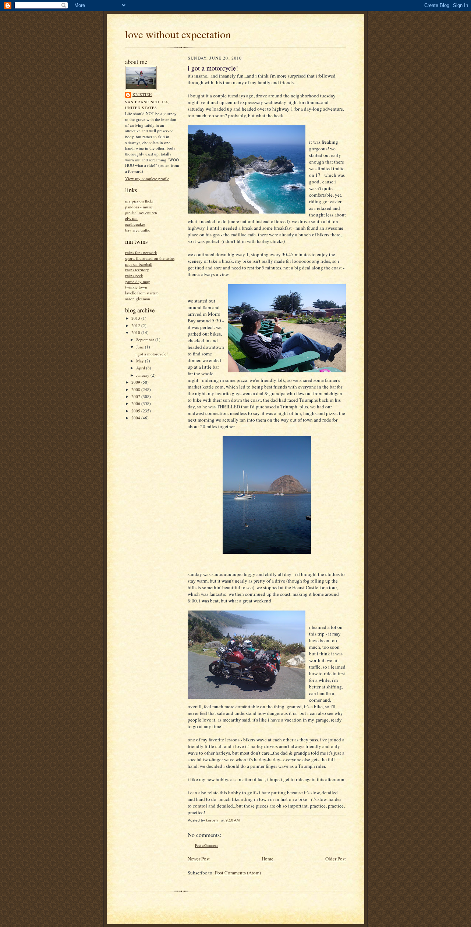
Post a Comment (206, 845)
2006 (136, 403)
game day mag (137, 281)
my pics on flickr (139, 201)
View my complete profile (147, 178)
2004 (136, 417)
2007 (136, 396)
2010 (136, 332)
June (140, 347)
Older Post (335, 858)
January (143, 375)
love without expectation (178, 34)
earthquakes (135, 224)
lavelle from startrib (142, 293)
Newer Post (199, 858)
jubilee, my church (141, 212)
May (140, 361)
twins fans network (141, 252)
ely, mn (131, 218)
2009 (136, 382)
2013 (136, 318)
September (145, 339)
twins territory (137, 269)
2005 (136, 411)
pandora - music (139, 207)
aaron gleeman (137, 298)
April (141, 368)
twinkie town (136, 287)
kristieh (142, 94)
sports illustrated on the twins (149, 258)
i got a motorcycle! (151, 354)
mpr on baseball (138, 264)
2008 (136, 389)
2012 (136, 325)
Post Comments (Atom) (238, 872)
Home (267, 858)
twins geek (134, 275)
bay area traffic (137, 230)
